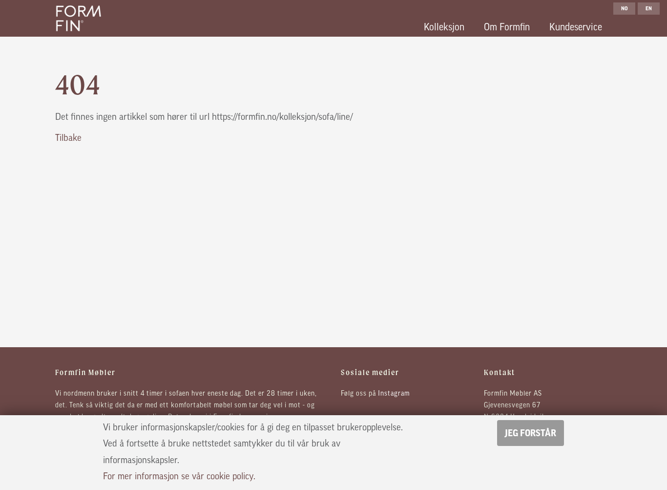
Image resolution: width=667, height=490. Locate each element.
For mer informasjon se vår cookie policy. (179, 477)
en (649, 8)
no (624, 8)
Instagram (394, 394)
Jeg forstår (530, 433)
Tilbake (68, 138)
